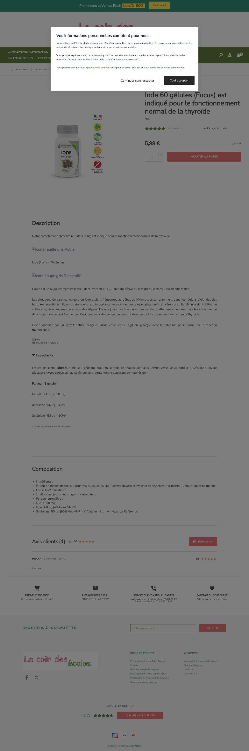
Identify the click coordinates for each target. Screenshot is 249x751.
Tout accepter (179, 80)
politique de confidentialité (101, 67)
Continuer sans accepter (137, 81)
